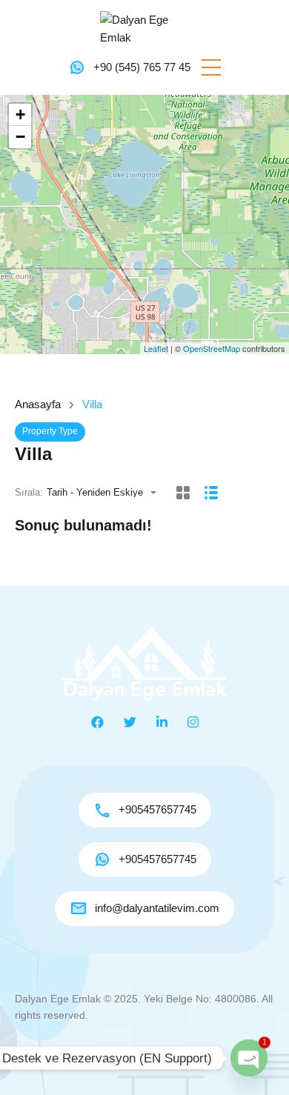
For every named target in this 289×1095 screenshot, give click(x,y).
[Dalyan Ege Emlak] (144, 27)
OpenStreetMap (211, 348)
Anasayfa (38, 404)
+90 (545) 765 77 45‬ (141, 67)
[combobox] (106, 492)
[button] (211, 67)
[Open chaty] (249, 1057)
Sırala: (29, 492)
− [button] (20, 136)
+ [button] (20, 114)
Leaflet (156, 348)
